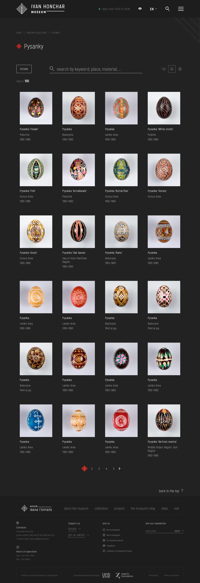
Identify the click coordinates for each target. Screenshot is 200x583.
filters (24, 69)
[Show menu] (181, 9)
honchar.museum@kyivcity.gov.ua (35, 539)
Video (164, 508)
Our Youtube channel (115, 540)
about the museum (76, 508)
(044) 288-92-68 (35, 535)
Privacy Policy (153, 575)
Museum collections (37, 33)
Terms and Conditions (171, 575)
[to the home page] (36, 508)
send (177, 531)
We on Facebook (113, 530)
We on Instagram (113, 535)
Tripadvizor (111, 545)
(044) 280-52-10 (48, 535)
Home (18, 33)
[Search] (167, 8)
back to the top (169, 491)
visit (176, 508)
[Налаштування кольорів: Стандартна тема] (140, 9)
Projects (119, 508)
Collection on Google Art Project (119, 551)
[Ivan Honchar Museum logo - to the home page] (41, 8)
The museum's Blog (143, 508)
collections (101, 508)
